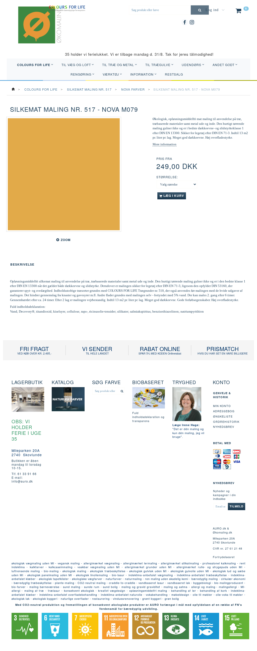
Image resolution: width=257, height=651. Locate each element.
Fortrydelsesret (224, 557)
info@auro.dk (22, 481)
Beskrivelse (22, 264)
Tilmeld (236, 506)
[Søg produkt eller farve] (200, 10)
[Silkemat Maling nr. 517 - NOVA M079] (63, 174)
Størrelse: (167, 177)
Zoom (66, 240)
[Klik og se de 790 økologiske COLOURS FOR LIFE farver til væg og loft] (67, 8)
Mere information (164, 144)
